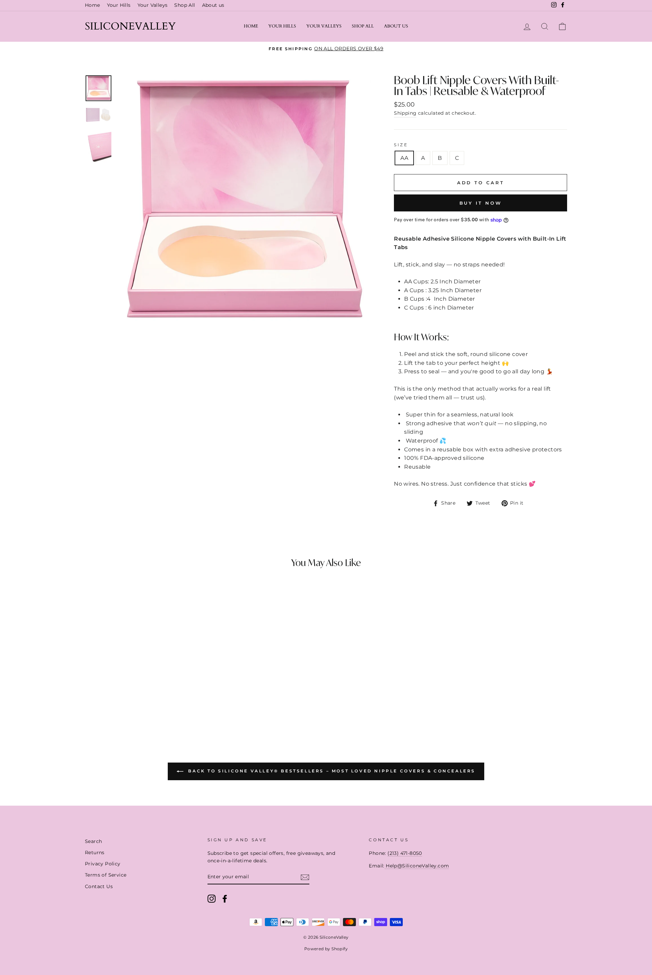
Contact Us (99, 886)
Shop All (184, 5)
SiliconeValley (130, 26)
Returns (95, 852)
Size (401, 144)
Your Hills (119, 5)
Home (92, 5)
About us (213, 5)
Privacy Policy (103, 863)
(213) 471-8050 (404, 853)
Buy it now (480, 203)
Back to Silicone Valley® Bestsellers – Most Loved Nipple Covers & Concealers (330, 770)
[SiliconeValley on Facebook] (225, 899)
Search (93, 841)
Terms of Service (105, 875)
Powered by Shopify (326, 948)
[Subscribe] (305, 877)
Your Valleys (153, 5)
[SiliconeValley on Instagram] (211, 899)
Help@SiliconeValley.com (416, 865)
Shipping (405, 113)
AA (404, 158)
